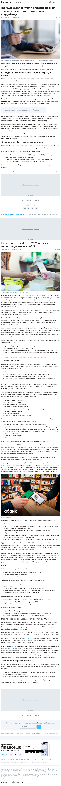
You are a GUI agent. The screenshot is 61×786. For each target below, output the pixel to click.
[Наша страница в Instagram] (20, 754)
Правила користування (18, 762)
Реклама (50, 759)
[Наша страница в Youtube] (11, 754)
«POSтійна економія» (51, 463)
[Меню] (58, 2)
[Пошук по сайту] (54, 2)
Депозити (43, 171)
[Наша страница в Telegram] (3, 754)
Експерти (43, 759)
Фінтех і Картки (16, 249)
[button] (39, 726)
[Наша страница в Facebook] (7, 754)
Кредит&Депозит (16, 17)
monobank (14, 646)
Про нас (3, 759)
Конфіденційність (33, 762)
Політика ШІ (34, 759)
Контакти (44, 762)
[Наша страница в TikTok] (15, 754)
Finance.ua (4, 214)
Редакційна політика (22, 759)
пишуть (8, 69)
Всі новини (11, 214)
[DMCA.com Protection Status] (4, 784)
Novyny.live (14, 171)
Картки (49, 171)
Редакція (11, 759)
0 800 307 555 (18, 2)
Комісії (51, 686)
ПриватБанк (40, 366)
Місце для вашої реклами (30, 185)
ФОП (46, 686)
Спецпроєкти (5, 762)
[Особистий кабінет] (50, 2)
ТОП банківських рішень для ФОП (36, 295)
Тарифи (57, 686)
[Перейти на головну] (6, 2)
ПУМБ (27, 638)
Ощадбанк (18, 146)
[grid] (30, 477)
